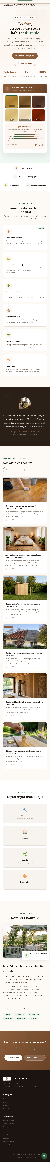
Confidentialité (8, 1145)
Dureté (12, 134)
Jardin (5, 1106)
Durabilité (11, 136)
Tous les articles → (13, 470)
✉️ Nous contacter (25, 63)
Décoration (6, 1109)
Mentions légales (8, 1141)
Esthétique (11, 138)
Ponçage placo (8, 1127)
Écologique (11, 141)
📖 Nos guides (13, 1058)
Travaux (5, 1099)
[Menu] (45, 4)
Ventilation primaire (9, 1120)
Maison (5, 1102)
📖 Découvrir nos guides (25, 56)
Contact (6, 1138)
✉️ (44, 1156)
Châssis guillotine (9, 1123)
